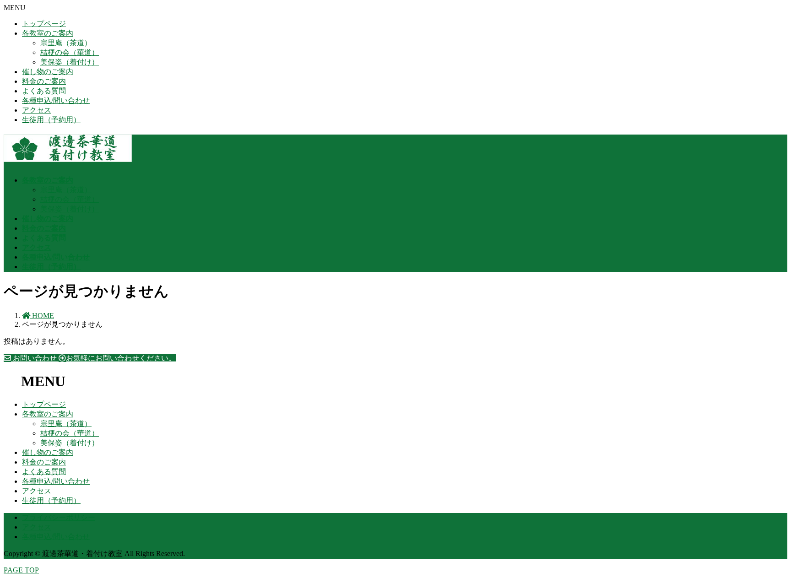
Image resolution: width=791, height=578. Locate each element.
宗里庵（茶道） (66, 43)
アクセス (36, 110)
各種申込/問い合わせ (56, 100)
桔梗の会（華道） (69, 52)
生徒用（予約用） (51, 120)
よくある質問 (44, 91)
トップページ (44, 23)
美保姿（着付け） (69, 62)
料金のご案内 (44, 81)
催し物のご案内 (47, 72)
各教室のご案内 (47, 33)
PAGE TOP (21, 570)
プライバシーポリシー (58, 517)
